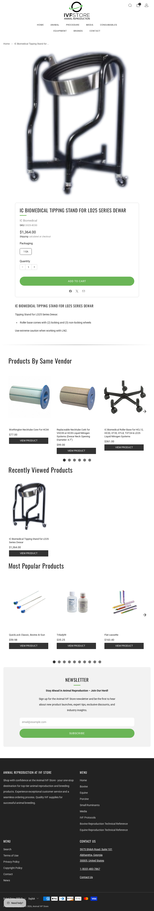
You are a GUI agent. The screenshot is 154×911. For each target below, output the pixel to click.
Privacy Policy (11, 861)
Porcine (84, 798)
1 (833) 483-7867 (90, 868)
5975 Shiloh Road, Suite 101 (96, 849)
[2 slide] (69, 460)
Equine (84, 792)
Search (7, 849)
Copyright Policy (12, 867)
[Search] (130, 5)
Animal (55, 25)
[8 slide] (89, 661)
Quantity (25, 261)
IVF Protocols (88, 817)
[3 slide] (74, 460)
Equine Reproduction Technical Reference (104, 829)
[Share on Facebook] (70, 291)
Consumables (108, 25)
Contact (95, 31)
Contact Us (86, 877)
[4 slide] (79, 460)
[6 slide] (89, 460)
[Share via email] (84, 291)
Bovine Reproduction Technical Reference (104, 823)
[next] (144, 411)
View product (28, 440)
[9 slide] (94, 661)
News (6, 880)
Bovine (84, 786)
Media (89, 25)
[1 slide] (64, 460)
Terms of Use (10, 855)
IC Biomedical (28, 220)
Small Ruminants (90, 805)
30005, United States (92, 860)
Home (40, 25)
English (32, 898)
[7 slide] (84, 661)
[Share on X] (77, 291)
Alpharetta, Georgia (91, 854)
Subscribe (77, 733)
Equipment (60, 31)
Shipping (24, 236)
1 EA (25, 251)
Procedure (72, 25)
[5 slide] (84, 460)
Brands (78, 31)
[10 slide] (99, 661)
